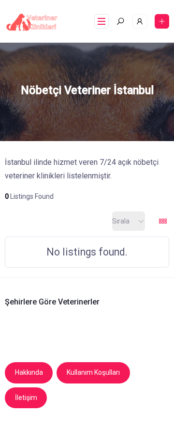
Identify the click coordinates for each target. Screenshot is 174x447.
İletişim (26, 397)
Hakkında (29, 372)
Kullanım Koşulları (93, 372)
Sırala (121, 221)
